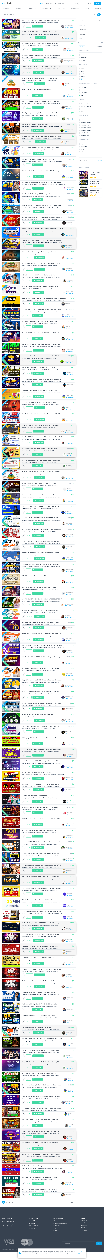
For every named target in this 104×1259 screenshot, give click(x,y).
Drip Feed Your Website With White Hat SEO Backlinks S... (41, 876)
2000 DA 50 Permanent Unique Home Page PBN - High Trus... (42, 888)
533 (29, 176)
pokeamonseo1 (69, 592)
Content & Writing (31, 8)
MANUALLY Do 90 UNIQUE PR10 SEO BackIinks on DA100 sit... (42, 240)
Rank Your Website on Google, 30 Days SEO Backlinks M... (41, 425)
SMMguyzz (68, 939)
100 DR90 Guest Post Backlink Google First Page (38, 159)
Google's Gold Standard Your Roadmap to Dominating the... (42, 344)
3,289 (30, 83)
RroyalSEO (68, 766)
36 (29, 1056)
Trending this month (86, 109)
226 (29, 523)
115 (29, 789)
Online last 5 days (85, 125)
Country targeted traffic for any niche (35, 795)
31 (29, 766)
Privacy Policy (32, 1220)
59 (29, 280)
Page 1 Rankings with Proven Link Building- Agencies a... (40, 541)
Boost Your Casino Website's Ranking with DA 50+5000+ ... (42, 1154)
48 (29, 373)
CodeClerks (84, 1222)
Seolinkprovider (69, 569)
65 (29, 222)
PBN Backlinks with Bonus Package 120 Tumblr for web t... (41, 900)
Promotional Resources (60, 1223)
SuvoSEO (67, 106)
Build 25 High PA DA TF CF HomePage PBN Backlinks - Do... (41, 136)
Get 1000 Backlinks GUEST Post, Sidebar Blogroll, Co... (40, 321)
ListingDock (84, 1225)
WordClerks (84, 1230)
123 (29, 72)
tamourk (68, 419)
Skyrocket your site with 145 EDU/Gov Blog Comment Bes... (42, 182)
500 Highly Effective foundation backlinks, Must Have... (40, 738)
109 (29, 1136)
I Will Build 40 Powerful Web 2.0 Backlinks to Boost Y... (40, 992)
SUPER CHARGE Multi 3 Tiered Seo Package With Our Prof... (41, 703)
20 (29, 604)
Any (82, 95)
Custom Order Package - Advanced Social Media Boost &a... (42, 969)
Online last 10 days (86, 127)
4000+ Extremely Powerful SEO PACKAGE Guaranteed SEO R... (43, 229)
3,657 (30, 558)
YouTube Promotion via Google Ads (34, 1166)
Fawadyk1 (67, 719)
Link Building (6, 8)
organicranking (69, 708)
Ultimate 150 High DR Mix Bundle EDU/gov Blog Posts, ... (41, 448)
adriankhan (70, 280)
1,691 (30, 546)
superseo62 (69, 222)
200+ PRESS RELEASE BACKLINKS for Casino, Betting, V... (41, 506)
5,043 (30, 616)
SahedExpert (70, 997)
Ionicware (82, 1218)
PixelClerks (84, 1227)
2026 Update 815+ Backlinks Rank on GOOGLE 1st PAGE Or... (42, 205)
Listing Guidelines (33, 1225)
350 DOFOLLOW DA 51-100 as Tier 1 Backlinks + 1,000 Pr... (41, 263)
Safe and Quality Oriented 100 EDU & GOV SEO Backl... (40, 390)
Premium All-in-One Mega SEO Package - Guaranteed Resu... (42, 194)
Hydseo (69, 488)
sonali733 (70, 1124)
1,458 (30, 975)
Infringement (32, 1223)
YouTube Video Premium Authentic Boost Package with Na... (42, 934)
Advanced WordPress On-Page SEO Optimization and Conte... (42, 1039)
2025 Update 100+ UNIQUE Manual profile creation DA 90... (41, 761)
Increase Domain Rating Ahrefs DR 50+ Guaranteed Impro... (42, 853)
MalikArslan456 (69, 847)
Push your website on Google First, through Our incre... (40, 402)
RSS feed (56, 1225)
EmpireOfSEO (69, 210)
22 (29, 882)
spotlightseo (68, 152)
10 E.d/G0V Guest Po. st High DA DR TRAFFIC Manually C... (41, 43)
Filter (82, 46)
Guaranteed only (85, 55)
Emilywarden (69, 627)
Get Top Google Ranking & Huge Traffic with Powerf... (40, 113)
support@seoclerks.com (8, 1221)
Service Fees (32, 1228)
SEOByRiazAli (69, 858)
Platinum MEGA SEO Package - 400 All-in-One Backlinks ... (41, 564)
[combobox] (90, 20)
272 (29, 951)
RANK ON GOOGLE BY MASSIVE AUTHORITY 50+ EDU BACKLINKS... (44, 298)
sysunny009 (70, 1043)
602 (29, 581)
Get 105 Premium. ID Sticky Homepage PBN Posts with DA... (42, 217)
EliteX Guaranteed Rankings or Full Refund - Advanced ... (40, 576)
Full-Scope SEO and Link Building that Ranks (36, 1027)
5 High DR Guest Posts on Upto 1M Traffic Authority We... (41, 1062)
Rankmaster (70, 199)
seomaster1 (68, 476)
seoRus (70, 1078)
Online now (84, 120)
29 (29, 928)
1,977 (30, 407)
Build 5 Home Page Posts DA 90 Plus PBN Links (37, 714)
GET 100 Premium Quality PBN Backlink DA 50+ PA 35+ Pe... (42, 529)
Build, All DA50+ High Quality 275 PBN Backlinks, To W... (40, 286)
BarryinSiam (69, 546)
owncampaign (69, 291)
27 (29, 535)
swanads (68, 1171)
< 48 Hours (84, 90)
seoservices (69, 673)
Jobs (81, 32)
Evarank (68, 164)
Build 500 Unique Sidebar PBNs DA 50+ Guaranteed (39, 830)
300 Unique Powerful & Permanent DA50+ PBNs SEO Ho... (41, 356)
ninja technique (69, 696)
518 (29, 303)
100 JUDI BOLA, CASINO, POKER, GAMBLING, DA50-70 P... (41, 1143)
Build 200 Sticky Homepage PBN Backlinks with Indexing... (41, 691)
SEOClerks (84, 1220)
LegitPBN (69, 893)
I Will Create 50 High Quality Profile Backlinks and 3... (39, 1004)
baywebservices (69, 25)
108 (29, 211)
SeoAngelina (70, 754)
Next (72, 1202)
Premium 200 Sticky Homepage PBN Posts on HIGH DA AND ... (42, 437)
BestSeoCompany (68, 60)
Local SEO (87, 8)
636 (29, 431)
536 (29, 292)
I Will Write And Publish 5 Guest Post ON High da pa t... (40, 958)
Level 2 (83, 71)
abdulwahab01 (69, 118)
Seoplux (67, 338)
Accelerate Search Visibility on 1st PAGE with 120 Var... (40, 483)
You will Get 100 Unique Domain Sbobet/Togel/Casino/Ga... (41, 865)
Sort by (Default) (9, 14)
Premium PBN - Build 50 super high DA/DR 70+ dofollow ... (41, 1050)
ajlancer (67, 83)
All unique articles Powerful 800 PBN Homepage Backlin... (41, 55)
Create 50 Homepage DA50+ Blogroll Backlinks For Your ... (41, 726)
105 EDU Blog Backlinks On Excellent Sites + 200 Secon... (41, 147)
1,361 (29, 986)
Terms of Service (33, 1218)
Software (82, 34)
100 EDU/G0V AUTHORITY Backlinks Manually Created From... (42, 645)
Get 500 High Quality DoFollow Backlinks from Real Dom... (41, 1085)
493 (29, 350)
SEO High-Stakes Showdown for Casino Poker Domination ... (42, 101)
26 (29, 188)
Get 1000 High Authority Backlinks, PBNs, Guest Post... (40, 622)
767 (29, 246)
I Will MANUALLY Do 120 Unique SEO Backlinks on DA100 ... (41, 32)
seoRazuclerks (69, 743)
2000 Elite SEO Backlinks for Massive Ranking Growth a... (41, 460)
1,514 (29, 477)
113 (29, 1032)
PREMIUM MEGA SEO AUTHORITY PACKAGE (36, 90)
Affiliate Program (58, 1218)
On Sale (83, 60)
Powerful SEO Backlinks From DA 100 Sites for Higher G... (41, 333)
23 (29, 60)
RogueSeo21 (70, 372)
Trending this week (86, 106)
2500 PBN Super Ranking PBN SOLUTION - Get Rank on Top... (42, 911)
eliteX (67, 581)
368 (29, 396)
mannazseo (70, 187)
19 (29, 1113)
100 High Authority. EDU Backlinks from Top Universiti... (40, 367)
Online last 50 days (86, 130)
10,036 (30, 141)
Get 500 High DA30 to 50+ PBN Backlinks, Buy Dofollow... (41, 20)
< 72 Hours (84, 92)
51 (29, 593)
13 (29, 1148)
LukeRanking (69, 268)
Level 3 (83, 74)
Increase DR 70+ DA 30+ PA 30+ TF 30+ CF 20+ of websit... (41, 842)
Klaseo (68, 48)
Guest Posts (98, 8)
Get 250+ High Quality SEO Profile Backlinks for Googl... (40, 1177)
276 (29, 153)
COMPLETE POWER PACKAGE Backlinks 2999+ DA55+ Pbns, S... (43, 66)
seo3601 (67, 314)
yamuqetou (69, 835)
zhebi (67, 95)
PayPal (83, 144)
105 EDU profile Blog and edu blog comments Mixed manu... (42, 495)
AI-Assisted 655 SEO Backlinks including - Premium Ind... (40, 807)
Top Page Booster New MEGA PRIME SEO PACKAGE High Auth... (43, 379)
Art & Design (18, 8)
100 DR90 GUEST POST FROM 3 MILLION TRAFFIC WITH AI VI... (42, 518)
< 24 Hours (84, 87)
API (55, 1228)
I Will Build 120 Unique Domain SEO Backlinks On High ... (40, 946)
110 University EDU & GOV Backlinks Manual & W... (38, 275)
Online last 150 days (86, 132)
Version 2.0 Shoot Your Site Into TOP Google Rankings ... (41, 610)
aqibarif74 (68, 731)
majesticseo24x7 (68, 129)
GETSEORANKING (69, 604)
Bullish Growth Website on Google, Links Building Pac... (40, 1073)
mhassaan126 (69, 534)
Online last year (85, 135)
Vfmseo (67, 37)
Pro (83, 79)
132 (29, 731)
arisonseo (69, 1136)
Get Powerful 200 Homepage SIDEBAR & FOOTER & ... (40, 587)
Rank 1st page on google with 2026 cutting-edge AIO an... (41, 78)
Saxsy (68, 800)
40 (29, 1171)
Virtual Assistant (75, 8)
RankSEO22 (68, 1182)
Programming (61, 8)
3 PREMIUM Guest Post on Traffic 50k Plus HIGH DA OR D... (41, 819)
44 (29, 130)
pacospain (69, 812)
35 (29, 1102)
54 (29, 234)
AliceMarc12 (69, 523)
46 (29, 847)
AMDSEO (68, 453)
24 (29, 963)
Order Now (38, 26)
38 (29, 1194)
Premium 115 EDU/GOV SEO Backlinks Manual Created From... (42, 634)
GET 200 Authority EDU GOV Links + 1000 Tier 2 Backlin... (41, 668)
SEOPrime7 (69, 176)
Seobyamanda (69, 442)
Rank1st (68, 326)
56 (29, 1183)
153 (29, 627)
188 (29, 442)
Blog (55, 1230)
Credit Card (84, 146)
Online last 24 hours (86, 122)
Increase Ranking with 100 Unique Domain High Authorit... (41, 552)
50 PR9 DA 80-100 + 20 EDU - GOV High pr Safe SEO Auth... (42, 784)
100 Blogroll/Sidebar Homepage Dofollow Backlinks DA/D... (41, 1108)
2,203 (30, 720)
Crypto (83, 149)
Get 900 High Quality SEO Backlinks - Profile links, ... (39, 1189)
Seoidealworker (69, 777)
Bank (82, 151)
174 (29, 639)
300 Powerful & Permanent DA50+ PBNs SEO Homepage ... (41, 171)
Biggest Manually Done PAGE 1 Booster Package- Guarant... (41, 680)
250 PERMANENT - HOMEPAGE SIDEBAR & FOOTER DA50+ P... (42, 599)
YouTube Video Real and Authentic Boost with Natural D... (41, 981)
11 (29, 199)
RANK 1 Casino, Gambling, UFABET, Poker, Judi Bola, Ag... (41, 923)
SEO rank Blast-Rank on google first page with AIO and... (40, 252)
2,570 (30, 269)
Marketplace (83, 29)
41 (29, 107)
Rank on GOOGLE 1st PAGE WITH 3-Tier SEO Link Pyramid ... (42, 471)
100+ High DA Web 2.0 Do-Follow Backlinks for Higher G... (41, 1119)
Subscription (84, 57)
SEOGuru (67, 511)
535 (29, 651)
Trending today (85, 103)
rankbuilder (68, 71)
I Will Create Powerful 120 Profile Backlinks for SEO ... (39, 1015)
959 (29, 685)
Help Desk (9, 1218)
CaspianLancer (69, 349)
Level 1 (83, 68)
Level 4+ (83, 76)
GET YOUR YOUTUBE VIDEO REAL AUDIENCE (36, 772)
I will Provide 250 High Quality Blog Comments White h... (41, 1131)
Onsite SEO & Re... (47, 8)
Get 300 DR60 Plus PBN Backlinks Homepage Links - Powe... (42, 310)
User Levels (57, 1220)
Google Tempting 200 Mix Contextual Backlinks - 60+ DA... (41, 414)
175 (29, 500)
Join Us (65, 1240)
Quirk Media (70, 384)
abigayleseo (68, 233)
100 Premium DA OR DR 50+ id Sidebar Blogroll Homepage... (42, 657)
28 (29, 859)
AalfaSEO (68, 638)
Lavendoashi (68, 1101)
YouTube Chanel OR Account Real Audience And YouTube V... (42, 749)
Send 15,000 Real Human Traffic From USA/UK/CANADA (41, 1096)
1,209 (30, 257)
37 (29, 708)
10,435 (30, 37)
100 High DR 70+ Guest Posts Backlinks (35, 124)
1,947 (30, 419)
